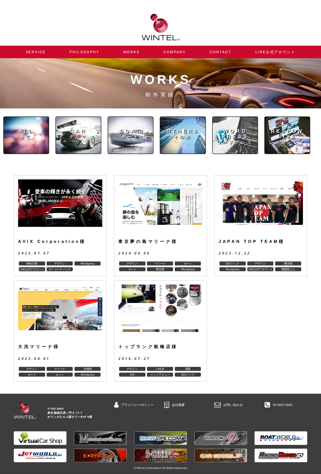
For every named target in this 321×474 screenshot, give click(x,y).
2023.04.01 (34, 358)
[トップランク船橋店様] (160, 312)
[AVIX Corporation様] (60, 207)
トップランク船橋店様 (148, 346)
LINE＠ (160, 369)
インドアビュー (160, 374)
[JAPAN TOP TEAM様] (261, 207)
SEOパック (232, 263)
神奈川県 (31, 263)
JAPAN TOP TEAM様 (252, 241)
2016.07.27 (134, 358)
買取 (188, 369)
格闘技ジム (288, 269)
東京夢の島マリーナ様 (148, 241)
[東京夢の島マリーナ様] (160, 207)
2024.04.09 (134, 253)
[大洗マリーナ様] (60, 312)
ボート (188, 263)
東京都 (160, 269)
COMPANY (175, 52)
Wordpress (88, 263)
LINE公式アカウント (275, 52)
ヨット (132, 269)
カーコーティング (60, 269)
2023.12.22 (235, 253)
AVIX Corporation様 (52, 241)
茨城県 (88, 369)
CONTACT (220, 52)
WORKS (131, 52)
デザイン (59, 263)
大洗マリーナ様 (39, 346)
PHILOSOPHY (84, 52)
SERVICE (36, 52)
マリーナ (160, 263)
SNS (132, 374)
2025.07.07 (34, 253)
